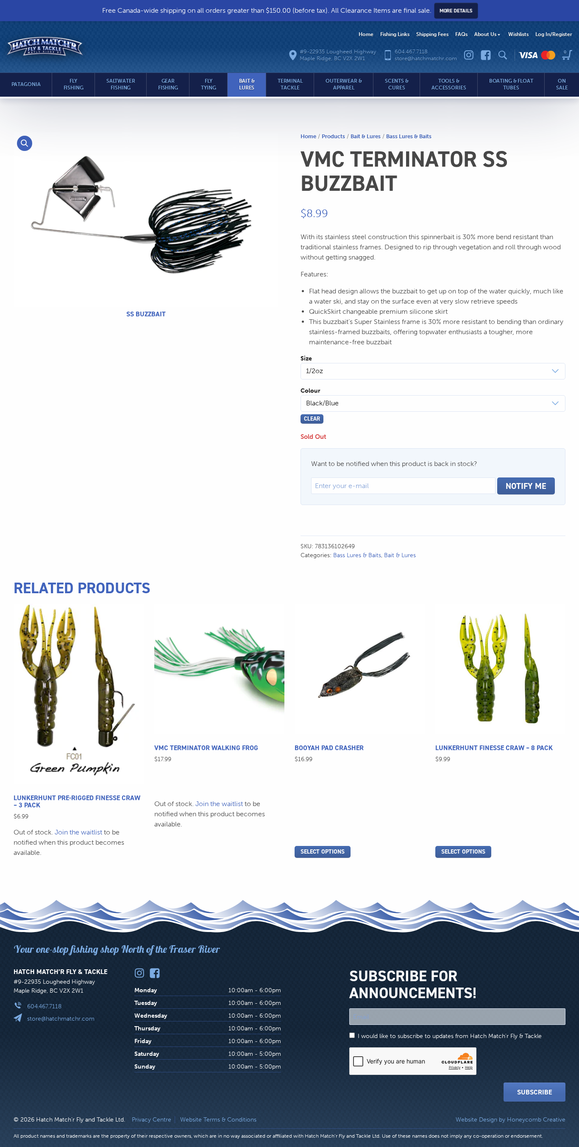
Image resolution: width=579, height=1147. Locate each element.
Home (366, 34)
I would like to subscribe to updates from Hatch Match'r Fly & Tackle (450, 1036)
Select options (323, 852)
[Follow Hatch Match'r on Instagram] (469, 55)
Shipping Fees (432, 34)
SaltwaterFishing (120, 84)
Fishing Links (394, 34)
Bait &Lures (247, 84)
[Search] (503, 55)
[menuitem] (366, 34)
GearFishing (168, 84)
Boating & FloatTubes (511, 84)
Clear (312, 418)
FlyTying (208, 84)
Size (306, 358)
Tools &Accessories (448, 84)
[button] (24, 143)
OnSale (562, 84)
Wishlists (518, 34)
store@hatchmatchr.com (61, 1018)
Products (333, 136)
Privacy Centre (151, 1119)
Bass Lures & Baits (408, 136)
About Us (485, 34)
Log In (553, 34)
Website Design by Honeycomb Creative (510, 1119)
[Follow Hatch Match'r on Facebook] (486, 55)
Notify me (526, 485)
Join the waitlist (78, 832)
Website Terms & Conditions (218, 1119)
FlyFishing (74, 84)
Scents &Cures (397, 84)
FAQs (461, 34)
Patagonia (26, 84)
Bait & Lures (366, 136)
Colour (310, 390)
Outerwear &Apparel (344, 84)
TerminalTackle (290, 84)
